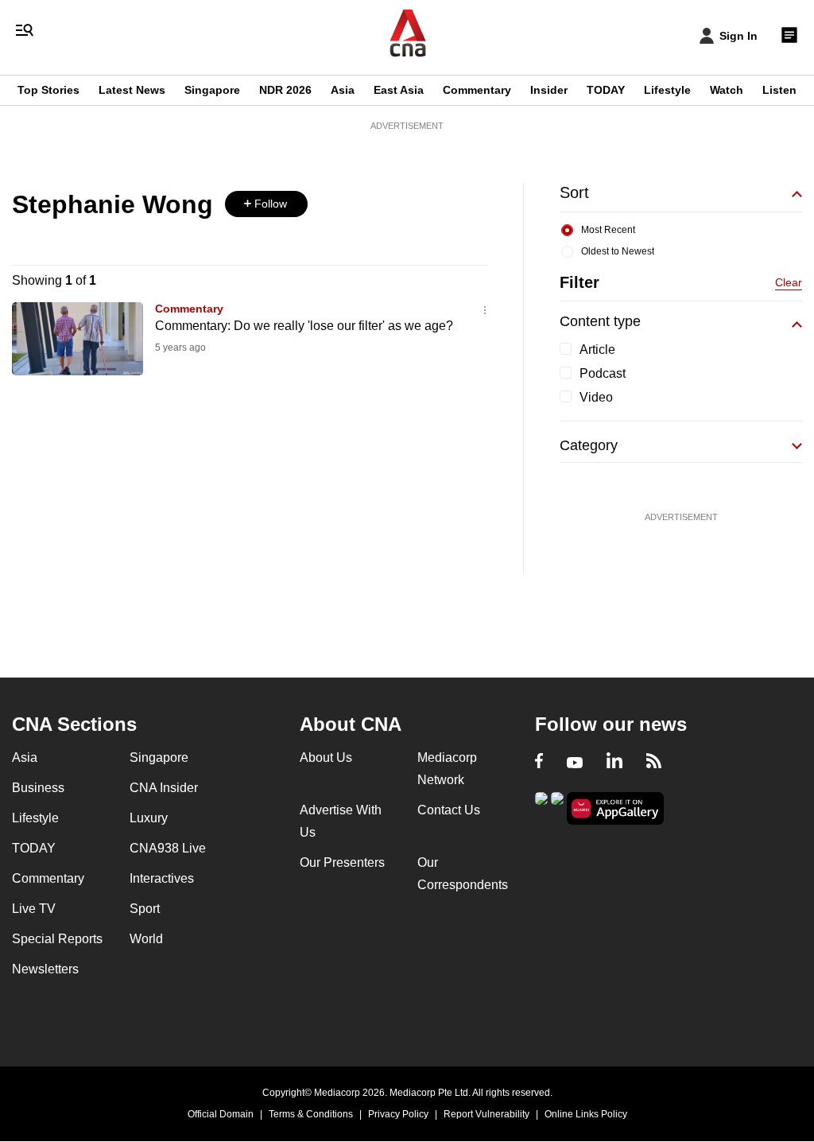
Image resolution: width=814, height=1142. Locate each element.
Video (596, 397)
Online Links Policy (586, 1114)
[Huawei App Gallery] (615, 808)
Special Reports (57, 939)
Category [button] (589, 445)
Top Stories (48, 90)
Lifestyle (667, 90)
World (146, 939)
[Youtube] (575, 762)
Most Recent (608, 229)
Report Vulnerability (486, 1114)
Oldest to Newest (617, 251)
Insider (549, 90)
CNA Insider (164, 787)
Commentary (477, 90)
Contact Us (448, 810)
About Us (326, 757)
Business (38, 787)
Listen (779, 90)
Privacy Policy (398, 1114)
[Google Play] (541, 807)
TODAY (606, 90)
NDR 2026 (285, 90)
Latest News (132, 90)
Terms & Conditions (311, 1114)
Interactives (162, 878)
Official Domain (221, 1114)
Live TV (34, 908)
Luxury (149, 818)
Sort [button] (574, 192)
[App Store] (557, 807)
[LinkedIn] (614, 762)
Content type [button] (600, 321)
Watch (726, 90)
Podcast (602, 373)
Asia (343, 90)
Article (597, 349)
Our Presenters (342, 862)
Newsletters (45, 969)
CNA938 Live (168, 848)
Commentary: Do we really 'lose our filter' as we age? (304, 325)
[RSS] (653, 762)
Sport (145, 908)
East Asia (399, 90)
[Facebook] (539, 762)
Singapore (212, 90)
